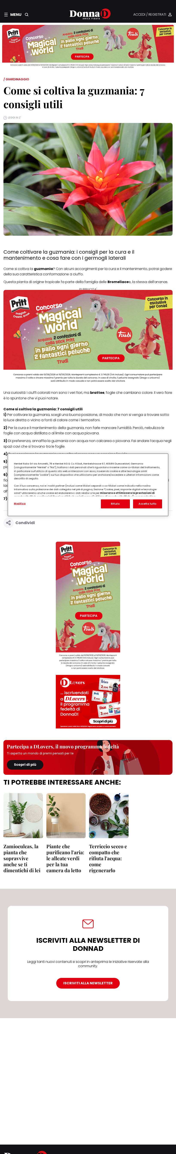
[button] (12, 14)
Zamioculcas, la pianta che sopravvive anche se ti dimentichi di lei (21, 858)
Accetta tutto (147, 503)
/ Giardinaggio (16, 79)
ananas (160, 281)
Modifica (20, 503)
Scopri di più (25, 764)
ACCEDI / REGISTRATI (149, 14)
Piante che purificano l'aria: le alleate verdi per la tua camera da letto (65, 858)
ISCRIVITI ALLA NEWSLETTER (88, 983)
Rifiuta (115, 503)
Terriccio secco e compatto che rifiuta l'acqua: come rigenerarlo (108, 858)
